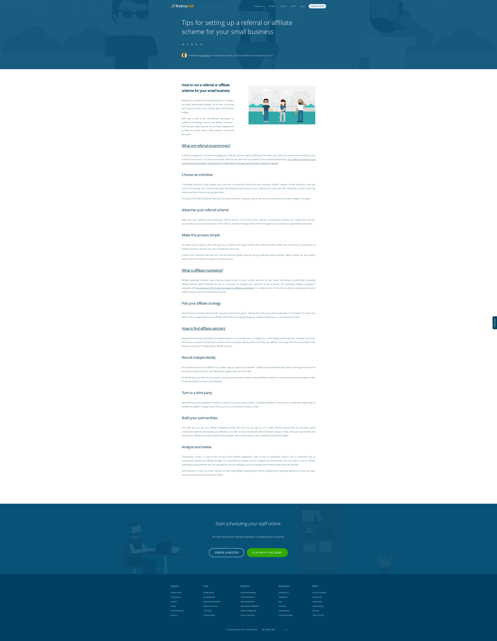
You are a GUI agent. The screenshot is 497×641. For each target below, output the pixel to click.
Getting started (208, 592)
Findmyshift (213, 629)
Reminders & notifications (250, 606)
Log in (302, 6)
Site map (315, 610)
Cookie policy (317, 601)
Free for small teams (248, 615)
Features (258, 6)
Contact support (209, 615)
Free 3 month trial (177, 610)
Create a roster (317, 6)
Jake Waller (205, 55)
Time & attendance (247, 597)
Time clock (282, 606)
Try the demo (175, 597)
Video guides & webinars (212, 601)
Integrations (283, 597)
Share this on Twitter (183, 44)
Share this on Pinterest (197, 44)
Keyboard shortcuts (210, 606)
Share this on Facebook (187, 44)
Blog (280, 601)
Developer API (284, 592)
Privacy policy (317, 597)
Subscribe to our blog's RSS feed (201, 44)
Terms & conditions (319, 592)
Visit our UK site (317, 615)
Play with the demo (267, 552)
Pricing (271, 6)
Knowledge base (209, 597)
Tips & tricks (207, 610)
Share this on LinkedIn (192, 44)
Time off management (248, 610)
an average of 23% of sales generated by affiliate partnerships (225, 288)
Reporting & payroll (247, 601)
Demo (293, 6)
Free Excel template (286, 615)
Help (282, 6)
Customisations (284, 610)
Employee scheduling (248, 592)
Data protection (318, 606)
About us (174, 615)
